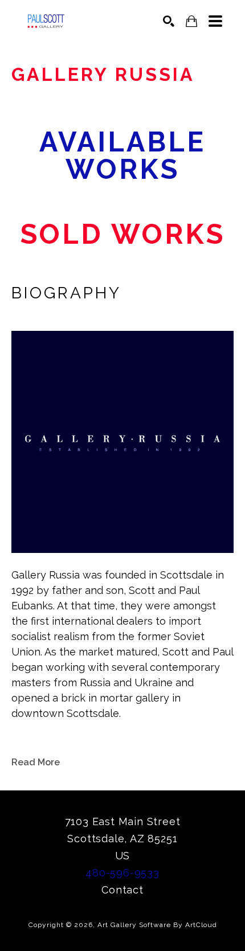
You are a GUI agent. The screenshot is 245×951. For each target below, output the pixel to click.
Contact (122, 890)
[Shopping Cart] (191, 21)
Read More (35, 762)
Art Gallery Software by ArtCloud (157, 925)
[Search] (168, 21)
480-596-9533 (122, 873)
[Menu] (215, 21)
